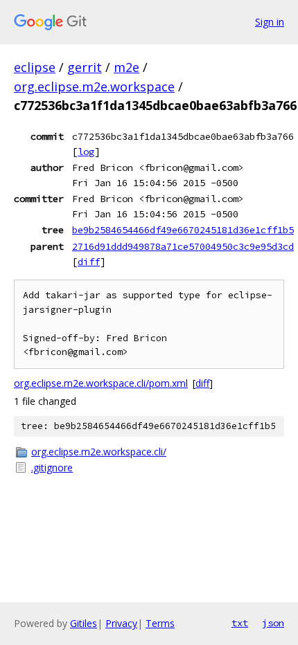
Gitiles (83, 623)
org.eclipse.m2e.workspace (94, 86)
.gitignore (52, 467)
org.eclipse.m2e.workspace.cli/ (98, 451)
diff (89, 261)
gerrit (84, 67)
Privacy (121, 623)
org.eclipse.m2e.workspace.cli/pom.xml (101, 383)
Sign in (269, 21)
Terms (160, 623)
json (273, 623)
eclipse (34, 67)
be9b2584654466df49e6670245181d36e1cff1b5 (183, 230)
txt (239, 623)
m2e (126, 67)
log (86, 151)
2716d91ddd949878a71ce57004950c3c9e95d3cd (183, 246)
